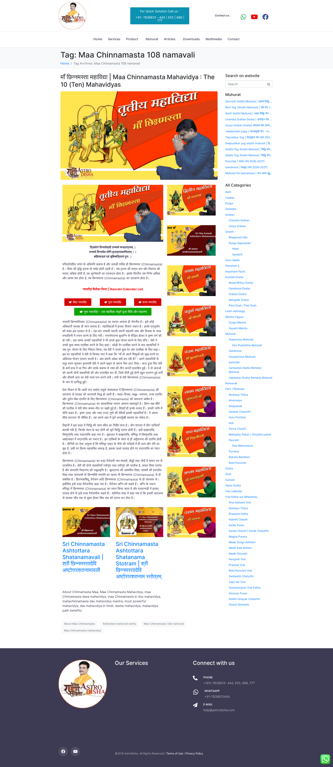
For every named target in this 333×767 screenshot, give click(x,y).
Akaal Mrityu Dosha (241, 282)
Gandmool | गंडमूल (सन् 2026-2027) (246, 167)
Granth (229, 231)
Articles (169, 39)
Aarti (228, 191)
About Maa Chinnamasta (79, 623)
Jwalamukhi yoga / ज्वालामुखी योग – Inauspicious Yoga (248, 131)
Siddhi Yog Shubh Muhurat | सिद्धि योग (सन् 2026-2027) (248, 149)
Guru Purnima (237, 417)
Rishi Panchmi (237, 462)
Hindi (235, 248)
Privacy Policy (194, 753)
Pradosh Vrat (237, 565)
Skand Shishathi (239, 604)
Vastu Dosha (233, 485)
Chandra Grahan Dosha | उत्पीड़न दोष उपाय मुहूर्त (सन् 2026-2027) (248, 119)
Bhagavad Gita (238, 237)
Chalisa (229, 197)
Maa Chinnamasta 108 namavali (164, 623)
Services (114, 39)
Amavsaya (235, 400)
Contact (234, 39)
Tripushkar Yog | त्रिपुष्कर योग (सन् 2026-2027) (248, 137)
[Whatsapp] (243, 17)
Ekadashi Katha (238, 513)
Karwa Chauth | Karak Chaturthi (249, 530)
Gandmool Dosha (239, 288)
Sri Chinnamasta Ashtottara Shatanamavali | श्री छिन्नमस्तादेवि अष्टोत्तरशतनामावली (83, 557)
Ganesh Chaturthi (240, 411)
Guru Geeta (232, 260)
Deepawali (235, 406)
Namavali (231, 383)
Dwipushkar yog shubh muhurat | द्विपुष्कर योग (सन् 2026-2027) (248, 143)
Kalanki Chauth (238, 519)
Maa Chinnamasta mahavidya (82, 630)
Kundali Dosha (234, 277)
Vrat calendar (233, 491)
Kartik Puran (236, 525)
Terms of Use (174, 753)
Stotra (229, 468)
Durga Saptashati (240, 243)
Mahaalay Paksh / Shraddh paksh (250, 434)
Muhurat (152, 39)
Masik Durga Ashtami (242, 542)
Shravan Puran (238, 593)
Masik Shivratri (238, 553)
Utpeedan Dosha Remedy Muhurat (250, 377)
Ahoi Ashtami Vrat (240, 502)
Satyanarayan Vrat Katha (244, 587)
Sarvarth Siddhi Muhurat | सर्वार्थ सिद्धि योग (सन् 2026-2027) (248, 101)
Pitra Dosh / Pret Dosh (242, 305)
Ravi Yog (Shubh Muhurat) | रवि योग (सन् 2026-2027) (248, 107)
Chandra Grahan (239, 220)
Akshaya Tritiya (238, 394)
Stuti (228, 474)
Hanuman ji (232, 265)
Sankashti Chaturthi (241, 576)
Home (97, 39)
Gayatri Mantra (238, 328)
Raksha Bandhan (239, 457)
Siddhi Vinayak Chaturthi (244, 599)
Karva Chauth (237, 428)
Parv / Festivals (234, 388)
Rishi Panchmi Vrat (240, 570)
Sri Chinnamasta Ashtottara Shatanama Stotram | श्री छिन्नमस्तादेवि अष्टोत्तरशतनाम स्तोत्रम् (138, 560)
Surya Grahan (237, 226)
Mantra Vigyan (234, 316)
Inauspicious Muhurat (242, 356)
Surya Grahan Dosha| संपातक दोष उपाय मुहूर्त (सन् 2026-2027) (248, 125)
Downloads (191, 39)
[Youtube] (254, 17)
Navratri (234, 440)
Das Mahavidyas (242, 445)
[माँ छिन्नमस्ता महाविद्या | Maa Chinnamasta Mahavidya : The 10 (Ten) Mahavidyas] (139, 135)
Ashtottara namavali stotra (119, 623)
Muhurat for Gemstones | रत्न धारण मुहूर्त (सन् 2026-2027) (248, 173)
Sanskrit (237, 254)
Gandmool (235, 350)
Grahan (229, 214)
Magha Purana (238, 536)
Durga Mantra (237, 322)
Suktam (230, 479)
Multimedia (214, 39)
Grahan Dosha (237, 294)
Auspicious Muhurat (241, 339)
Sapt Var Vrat (237, 582)
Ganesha (230, 208)
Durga (229, 203)
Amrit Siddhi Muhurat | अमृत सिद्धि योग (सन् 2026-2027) (248, 113)
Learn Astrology (235, 311)
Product (132, 39)
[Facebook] (265, 17)
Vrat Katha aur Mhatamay (241, 496)
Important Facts (235, 271)
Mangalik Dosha (239, 299)
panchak (234, 362)
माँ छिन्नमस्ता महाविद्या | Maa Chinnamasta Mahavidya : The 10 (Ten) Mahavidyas (138, 80)
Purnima (234, 451)
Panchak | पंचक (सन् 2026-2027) (245, 161)
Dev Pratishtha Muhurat (247, 345)
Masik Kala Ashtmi (240, 547)
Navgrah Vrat (237, 559)
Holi (231, 423)
